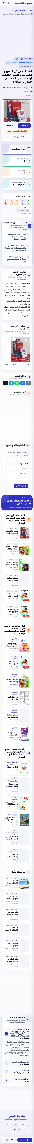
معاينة (8, 125)
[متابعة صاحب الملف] (31, 91)
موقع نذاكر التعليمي (23, 3)
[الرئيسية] (31, 10)
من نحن (29, 1125)
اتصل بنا (5, 1125)
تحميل (23, 125)
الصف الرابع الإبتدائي (20, 10)
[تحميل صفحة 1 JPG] (14, 339)
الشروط (22, 1125)
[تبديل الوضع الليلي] (8, 3)
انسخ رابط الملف (16, 137)
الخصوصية (14, 1125)
